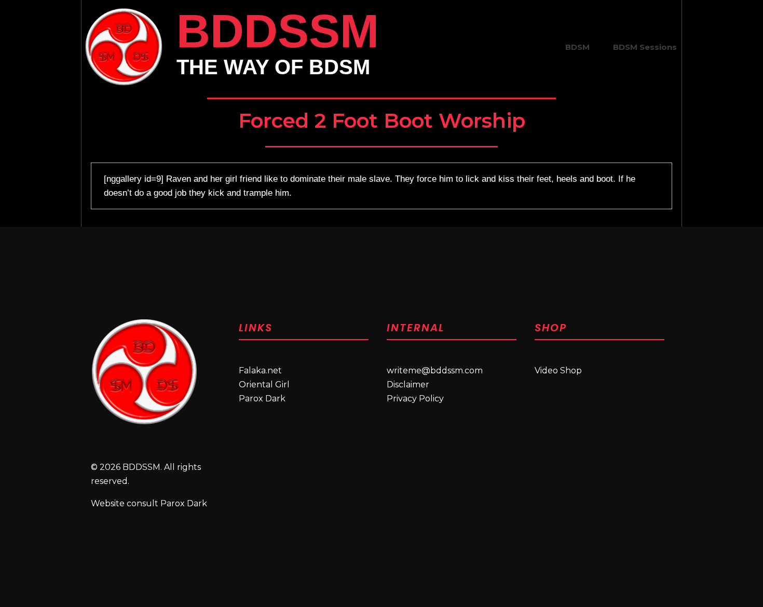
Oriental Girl (264, 384)
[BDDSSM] (123, 47)
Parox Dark (262, 398)
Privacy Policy (415, 398)
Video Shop (558, 370)
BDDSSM (277, 31)
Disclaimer (408, 384)
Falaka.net (260, 370)
